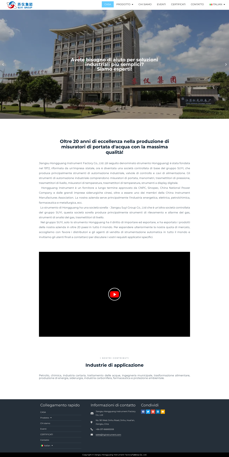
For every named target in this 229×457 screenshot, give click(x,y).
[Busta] (163, 412)
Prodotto (123, 4)
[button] (114, 294)
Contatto (197, 4)
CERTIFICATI (178, 4)
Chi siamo (145, 4)
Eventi (161, 4)
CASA (107, 4)
